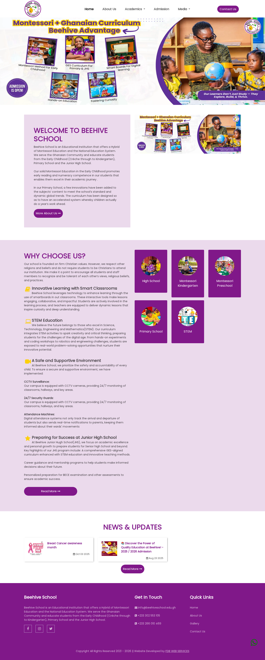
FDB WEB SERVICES (177, 651)
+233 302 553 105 (149, 615)
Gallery (194, 623)
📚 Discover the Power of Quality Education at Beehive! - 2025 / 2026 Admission (142, 547)
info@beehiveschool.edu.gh (157, 607)
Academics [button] (134, 9)
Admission (161, 9)
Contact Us (228, 9)
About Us (109, 9)
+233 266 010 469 (149, 623)
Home (89, 9)
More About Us (47, 213)
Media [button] (183, 9)
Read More (49, 491)
